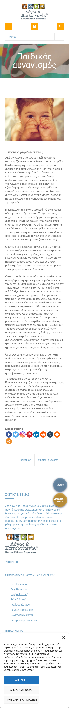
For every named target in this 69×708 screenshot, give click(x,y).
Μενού (12, 36)
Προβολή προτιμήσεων (21, 699)
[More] (9, 441)
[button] (63, 637)
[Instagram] (34, 26)
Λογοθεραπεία (19, 589)
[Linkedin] (36, 434)
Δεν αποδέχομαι (21, 689)
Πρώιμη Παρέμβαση (22, 609)
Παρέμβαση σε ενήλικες (24, 620)
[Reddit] (43, 434)
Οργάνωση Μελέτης (22, 615)
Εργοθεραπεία (19, 584)
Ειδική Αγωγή (18, 599)
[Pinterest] (29, 434)
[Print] (57, 434)
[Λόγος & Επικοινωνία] (34, 9)
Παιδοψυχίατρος (20, 604)
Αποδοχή (21, 680)
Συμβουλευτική (19, 594)
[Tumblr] (50, 434)
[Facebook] (8, 26)
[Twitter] (16, 434)
